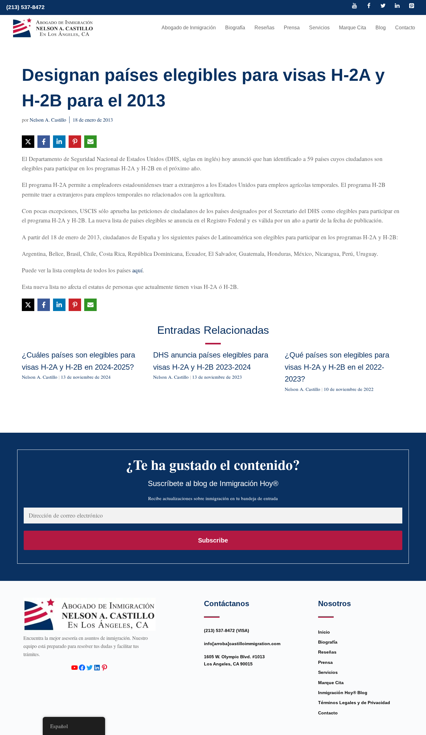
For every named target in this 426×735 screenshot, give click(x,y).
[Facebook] (369, 6)
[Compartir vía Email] (90, 141)
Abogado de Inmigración (189, 27)
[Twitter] (383, 6)
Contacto (405, 27)
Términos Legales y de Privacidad (354, 702)
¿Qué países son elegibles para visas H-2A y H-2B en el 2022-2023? (337, 367)
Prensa (292, 27)
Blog (380, 27)
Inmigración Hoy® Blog (342, 692)
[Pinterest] (411, 6)
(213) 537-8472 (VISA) (226, 630)
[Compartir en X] (28, 141)
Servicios (319, 27)
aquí (137, 270)
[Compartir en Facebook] (43, 141)
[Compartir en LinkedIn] (59, 141)
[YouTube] (355, 6)
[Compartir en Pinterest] (75, 141)
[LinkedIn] (397, 6)
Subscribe (213, 540)
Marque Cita (352, 27)
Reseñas (264, 27)
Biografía (235, 27)
